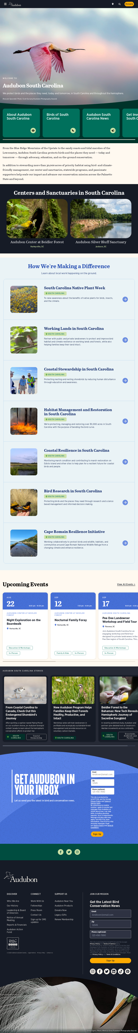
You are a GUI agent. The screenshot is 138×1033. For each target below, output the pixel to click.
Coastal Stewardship (36, 737)
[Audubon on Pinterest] (128, 971)
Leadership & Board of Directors (16, 911)
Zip (93, 781)
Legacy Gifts (61, 915)
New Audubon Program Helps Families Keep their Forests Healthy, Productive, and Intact (73, 708)
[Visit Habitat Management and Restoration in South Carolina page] (69, 421)
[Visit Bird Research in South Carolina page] (69, 502)
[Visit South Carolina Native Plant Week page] (69, 299)
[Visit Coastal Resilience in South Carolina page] (69, 462)
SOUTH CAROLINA (56, 293)
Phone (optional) (98, 789)
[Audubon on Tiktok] (121, 971)
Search (119, 3)
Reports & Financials (17, 925)
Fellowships (36, 905)
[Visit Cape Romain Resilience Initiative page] (69, 543)
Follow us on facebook (60, 852)
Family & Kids (63, 653)
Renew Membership (64, 919)
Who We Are (13, 901)
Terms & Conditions (113, 954)
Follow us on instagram (77, 852)
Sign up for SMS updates (38, 920)
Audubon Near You (64, 901)
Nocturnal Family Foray (73, 625)
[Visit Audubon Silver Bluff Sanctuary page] (100, 224)
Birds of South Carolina (58, 116)
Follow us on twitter (69, 852)
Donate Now (61, 910)
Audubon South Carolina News (99, 116)
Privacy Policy (99, 825)
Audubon (15, 4)
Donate (129, 4)
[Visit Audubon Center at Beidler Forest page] (37, 224)
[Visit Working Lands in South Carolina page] (69, 340)
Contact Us (36, 915)
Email (94, 772)
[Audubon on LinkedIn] (114, 971)
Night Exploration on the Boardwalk (25, 625)
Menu (5, 4)
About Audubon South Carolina (19, 116)
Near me (113, 4)
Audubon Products (64, 905)
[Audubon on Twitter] (107, 971)
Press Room (36, 910)
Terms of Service (109, 944)
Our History (12, 905)
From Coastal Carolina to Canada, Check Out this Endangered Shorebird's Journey (25, 708)
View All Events (125, 584)
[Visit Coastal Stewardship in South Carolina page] (69, 380)
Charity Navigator (13, 943)
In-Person (13, 653)
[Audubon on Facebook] (100, 971)
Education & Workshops (20, 648)
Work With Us (37, 901)
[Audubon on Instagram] (93, 971)
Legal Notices (32, 953)
